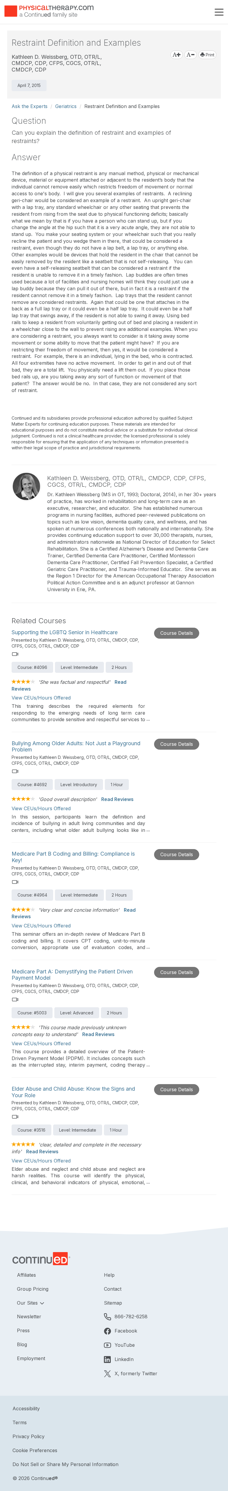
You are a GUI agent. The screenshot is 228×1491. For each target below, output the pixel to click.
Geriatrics (66, 106)
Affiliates (26, 1275)
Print (209, 54)
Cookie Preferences (34, 1450)
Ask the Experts (30, 106)
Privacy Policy (28, 1436)
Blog (22, 1344)
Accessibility (26, 1408)
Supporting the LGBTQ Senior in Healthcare (65, 632)
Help (109, 1275)
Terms (19, 1422)
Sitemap (113, 1303)
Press (23, 1330)
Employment (31, 1358)
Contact (112, 1289)
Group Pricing (32, 1289)
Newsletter (29, 1316)
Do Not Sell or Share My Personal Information (65, 1464)
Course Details (176, 633)
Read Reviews (117, 799)
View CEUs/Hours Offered (41, 698)
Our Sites (28, 1303)
